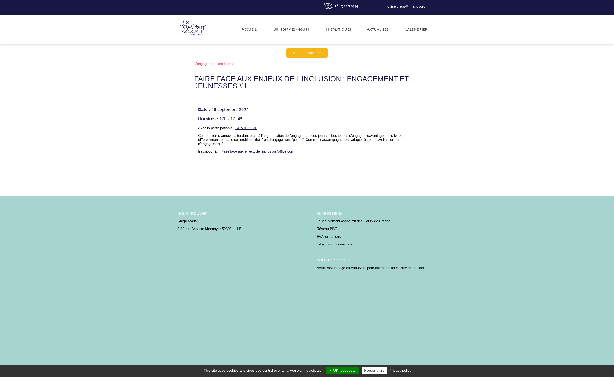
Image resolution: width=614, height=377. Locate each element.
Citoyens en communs (334, 244)
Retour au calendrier (307, 53)
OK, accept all (344, 370)
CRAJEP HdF (246, 128)
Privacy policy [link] (400, 370)
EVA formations (329, 236)
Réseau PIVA (327, 229)
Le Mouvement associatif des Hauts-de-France (353, 221)
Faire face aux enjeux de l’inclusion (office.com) (258, 151)
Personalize (374, 370)
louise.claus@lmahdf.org (406, 6)
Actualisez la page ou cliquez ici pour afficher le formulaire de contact (370, 268)
